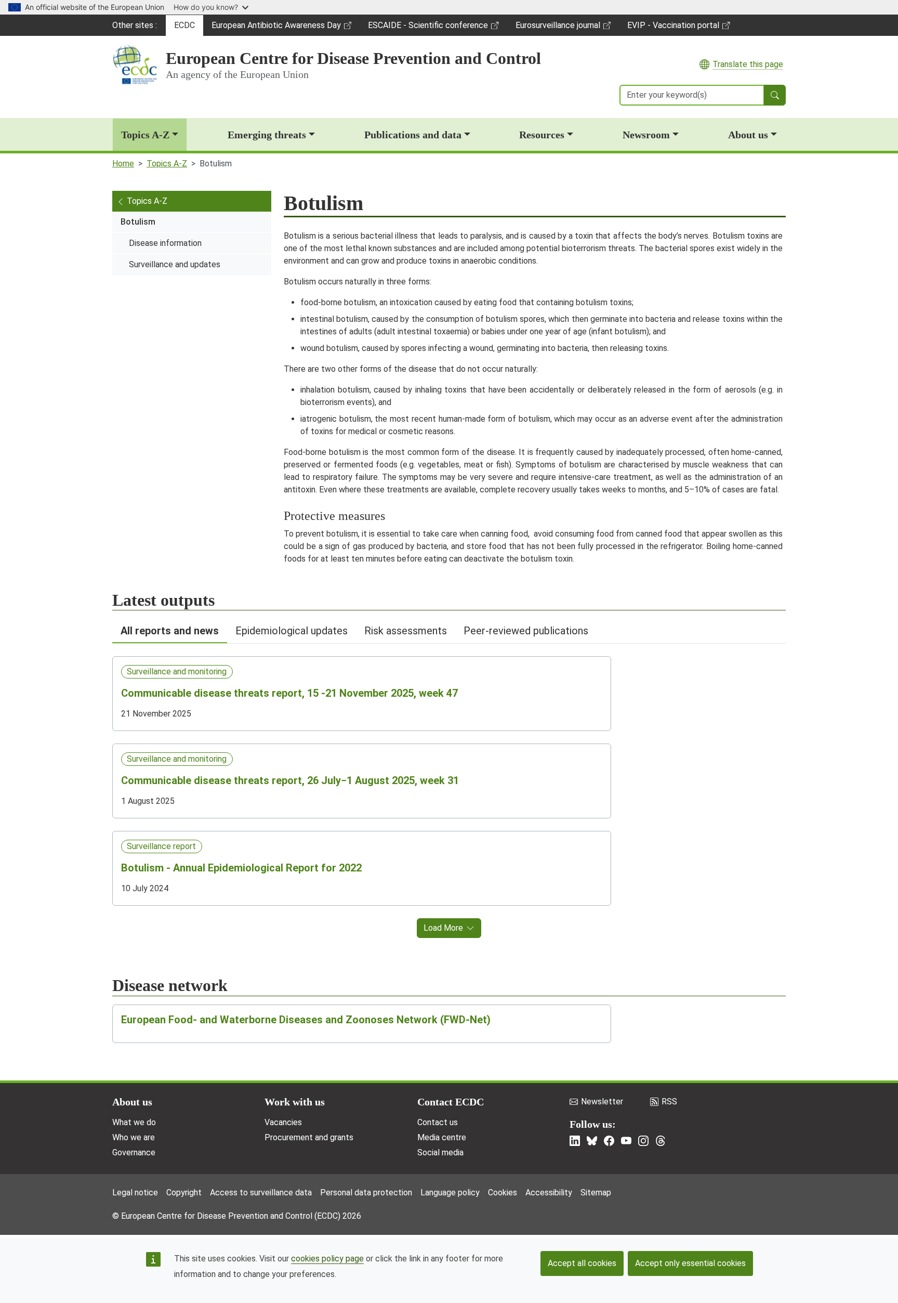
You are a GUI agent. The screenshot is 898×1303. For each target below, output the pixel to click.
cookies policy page (327, 1258)
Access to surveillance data (261, 1192)
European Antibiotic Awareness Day (276, 28)
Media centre (441, 1137)
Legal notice (135, 1192)
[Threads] (660, 1141)
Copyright (184, 1192)
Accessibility (548, 1192)
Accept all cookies (582, 1263)
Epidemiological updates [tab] (291, 630)
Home (123, 163)
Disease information (165, 243)
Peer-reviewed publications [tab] (526, 630)
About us (748, 134)
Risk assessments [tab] (405, 630)
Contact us (437, 1122)
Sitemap (595, 1192)
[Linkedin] (575, 1141)
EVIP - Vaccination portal (673, 28)
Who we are (133, 1137)
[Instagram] (643, 1141)
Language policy (450, 1192)
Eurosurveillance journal (559, 28)
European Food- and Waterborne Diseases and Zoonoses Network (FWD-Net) (306, 1019)
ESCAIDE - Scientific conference (427, 28)
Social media (440, 1152)
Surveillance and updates (174, 264)
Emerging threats (267, 134)
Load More (443, 928)
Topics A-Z (145, 134)
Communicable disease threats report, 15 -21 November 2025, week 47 (289, 693)
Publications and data (412, 134)
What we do (134, 1122)
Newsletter (602, 1101)
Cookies (502, 1192)
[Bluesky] (592, 1141)
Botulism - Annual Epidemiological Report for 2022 (241, 868)
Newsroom (646, 134)
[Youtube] (626, 1141)
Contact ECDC (450, 1101)
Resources (541, 134)
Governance (133, 1152)
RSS (669, 1101)
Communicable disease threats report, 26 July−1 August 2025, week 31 (290, 780)
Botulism (138, 222)
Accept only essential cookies (690, 1263)
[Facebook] (609, 1141)
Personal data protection (366, 1192)
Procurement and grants (309, 1137)
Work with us (295, 1101)
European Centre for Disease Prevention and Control (353, 58)
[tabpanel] (449, 791)
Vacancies (283, 1122)
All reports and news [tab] (170, 630)
